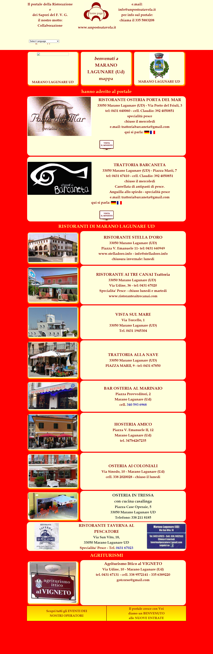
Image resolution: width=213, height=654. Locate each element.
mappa (106, 78)
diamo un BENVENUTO (146, 613)
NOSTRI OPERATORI (66, 616)
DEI (84, 611)
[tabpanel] (137, 12)
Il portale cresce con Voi (146, 609)
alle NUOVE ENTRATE (146, 618)
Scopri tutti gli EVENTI (63, 611)
